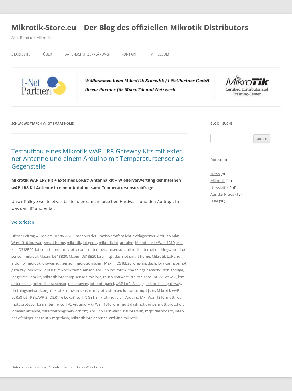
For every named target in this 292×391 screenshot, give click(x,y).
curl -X (65, 304)
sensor (68, 263)
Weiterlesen (25, 222)
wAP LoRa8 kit (128, 283)
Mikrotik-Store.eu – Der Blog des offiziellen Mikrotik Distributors (129, 27)
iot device (148, 304)
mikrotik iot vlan (110, 297)
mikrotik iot (108, 242)
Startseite (21, 54)
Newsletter (219, 187)
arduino (126, 242)
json (176, 263)
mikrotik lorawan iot (44, 263)
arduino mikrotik (123, 317)
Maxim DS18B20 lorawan (125, 263)
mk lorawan (78, 283)
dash (152, 263)
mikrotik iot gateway (163, 283)
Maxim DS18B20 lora (86, 256)
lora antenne (48, 304)
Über (47, 54)
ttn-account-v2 (150, 276)
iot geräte (19, 276)
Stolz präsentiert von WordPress (77, 367)
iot (178, 297)
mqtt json (147, 290)
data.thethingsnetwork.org (65, 311)
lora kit (35, 276)
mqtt (170, 297)
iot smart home (48, 249)
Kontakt (129, 54)
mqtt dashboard (159, 311)
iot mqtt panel (102, 283)
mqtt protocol (23, 304)
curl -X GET (85, 297)
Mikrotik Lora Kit (41, 270)
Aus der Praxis (96, 235)
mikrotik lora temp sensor (65, 276)
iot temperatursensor (105, 249)
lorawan (164, 263)
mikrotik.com (74, 249)
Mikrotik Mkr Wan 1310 (155, 242)
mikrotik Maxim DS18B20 (46, 256)
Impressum (159, 54)
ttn (133, 276)
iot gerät (90, 242)
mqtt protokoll (170, 304)
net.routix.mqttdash (52, 317)
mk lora (94, 276)
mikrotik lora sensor (49, 283)
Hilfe (214, 201)
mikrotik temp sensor (75, 270)
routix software (116, 276)
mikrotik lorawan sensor (70, 290)
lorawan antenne (25, 311)
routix (121, 270)
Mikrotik (217, 180)
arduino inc (105, 270)
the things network (144, 270)
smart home (54, 242)
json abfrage (172, 270)
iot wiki (170, 276)
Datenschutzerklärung (86, 54)
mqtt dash (129, 304)
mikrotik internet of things (147, 249)
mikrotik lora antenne (89, 317)
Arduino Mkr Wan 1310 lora (96, 304)
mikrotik (74, 242)
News (215, 173)
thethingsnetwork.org (29, 290)
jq (143, 283)
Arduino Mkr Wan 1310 (144, 297)
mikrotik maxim (89, 263)
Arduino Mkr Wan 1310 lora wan (116, 311)
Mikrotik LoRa (163, 256)
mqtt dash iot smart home (127, 256)
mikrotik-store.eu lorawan (115, 290)
